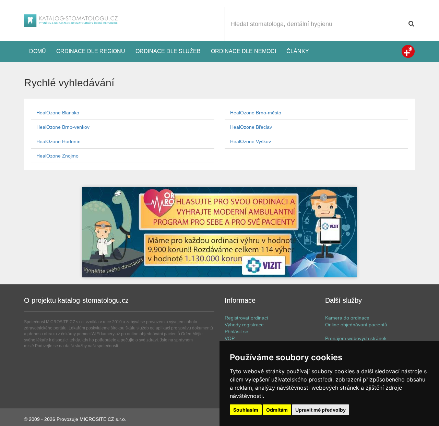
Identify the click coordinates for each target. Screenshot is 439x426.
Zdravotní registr (408, 51)
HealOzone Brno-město (255, 112)
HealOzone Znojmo (57, 156)
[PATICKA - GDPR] (219, 232)
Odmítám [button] (277, 410)
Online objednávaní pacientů (356, 324)
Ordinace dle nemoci (243, 51)
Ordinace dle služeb (168, 51)
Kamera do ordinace (347, 318)
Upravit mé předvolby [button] (320, 410)
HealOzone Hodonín (58, 141)
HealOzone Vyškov (250, 141)
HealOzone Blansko (57, 112)
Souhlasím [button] (245, 410)
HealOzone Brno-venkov (63, 127)
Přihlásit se (236, 331)
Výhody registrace (244, 324)
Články (297, 51)
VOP (230, 338)
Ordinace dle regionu (90, 51)
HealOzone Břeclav (251, 127)
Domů (37, 51)
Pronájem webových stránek (356, 338)
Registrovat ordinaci (246, 318)
